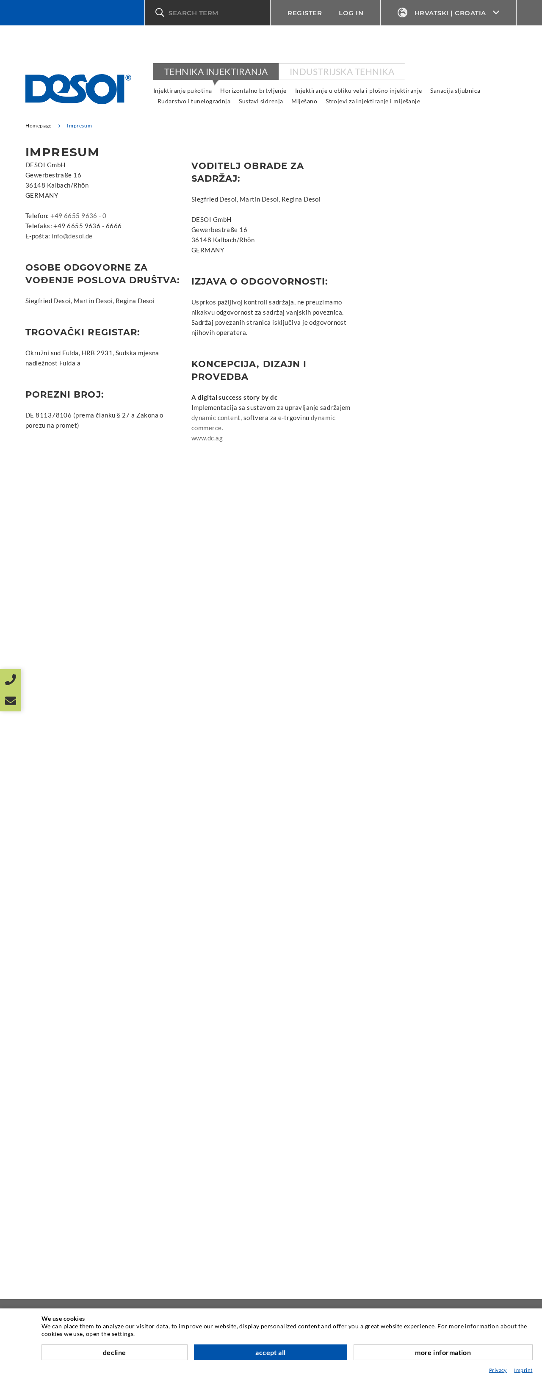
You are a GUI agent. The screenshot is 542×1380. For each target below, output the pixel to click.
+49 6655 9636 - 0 (78, 215)
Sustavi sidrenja (261, 101)
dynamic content (216, 417)
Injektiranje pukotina (182, 90)
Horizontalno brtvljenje (253, 90)
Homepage (38, 125)
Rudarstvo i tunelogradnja (194, 101)
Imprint (523, 1370)
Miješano (304, 101)
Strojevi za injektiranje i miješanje (373, 101)
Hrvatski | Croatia (450, 13)
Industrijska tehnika (342, 71)
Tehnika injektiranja (216, 71)
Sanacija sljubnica (455, 90)
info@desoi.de (72, 236)
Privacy (498, 1370)
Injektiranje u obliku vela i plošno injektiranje (358, 90)
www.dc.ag (207, 438)
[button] (207, 12)
